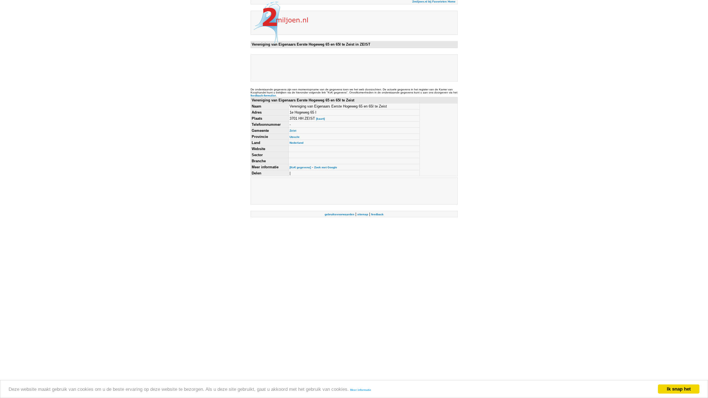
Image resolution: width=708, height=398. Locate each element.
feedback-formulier (263, 95)
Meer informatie (360, 389)
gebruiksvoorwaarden (339, 214)
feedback (377, 214)
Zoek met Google (325, 167)
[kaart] (320, 118)
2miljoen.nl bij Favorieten (429, 1)
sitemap (362, 214)
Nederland (296, 142)
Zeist (293, 130)
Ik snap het (679, 389)
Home (451, 1)
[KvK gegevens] (300, 167)
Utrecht (294, 136)
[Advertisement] (352, 68)
